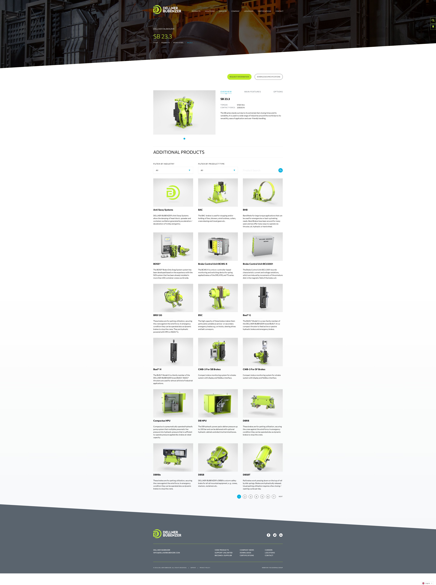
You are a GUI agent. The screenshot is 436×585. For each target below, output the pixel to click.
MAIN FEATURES (252, 92)
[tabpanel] (184, 112)
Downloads (245, 553)
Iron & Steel (178, 42)
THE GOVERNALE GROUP (276, 567)
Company (235, 11)
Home (155, 42)
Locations (248, 11)
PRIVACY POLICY (205, 567)
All (157, 170)
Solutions (209, 11)
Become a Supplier (223, 555)
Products (196, 11)
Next (281, 496)
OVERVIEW (226, 92)
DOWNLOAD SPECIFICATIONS (268, 77)
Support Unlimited (224, 553)
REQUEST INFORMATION (239, 77)
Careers (268, 550)
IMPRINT (193, 567)
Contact (279, 11)
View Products (222, 550)
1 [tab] (184, 139)
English (428, 583)
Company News (247, 550)
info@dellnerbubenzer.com (166, 553)
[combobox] (427, 583)
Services (223, 11)
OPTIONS (278, 92)
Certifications (264, 11)
